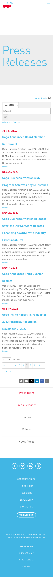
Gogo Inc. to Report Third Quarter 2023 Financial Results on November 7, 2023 (24, 322)
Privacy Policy (26, 553)
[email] (26, 381)
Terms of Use (26, 547)
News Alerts (26, 441)
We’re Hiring (26, 515)
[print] (47, 381)
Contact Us (26, 507)
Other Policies (26, 560)
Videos (26, 429)
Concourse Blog (26, 479)
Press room (26, 393)
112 (5, 372)
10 (38, 365)
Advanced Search (11, 122)
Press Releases (26, 405)
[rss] (21, 381)
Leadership (26, 500)
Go (5, 117)
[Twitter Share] (31, 381)
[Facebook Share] (42, 381)
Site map (26, 566)
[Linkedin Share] (37, 381)
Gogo (7, 5)
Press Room (26, 486)
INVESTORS (26, 493)
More (4, 167)
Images (26, 417)
